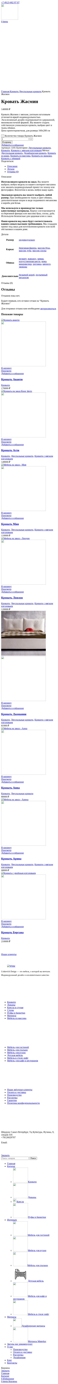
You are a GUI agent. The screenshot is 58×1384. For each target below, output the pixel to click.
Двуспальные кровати (30, 91)
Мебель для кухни (16, 1052)
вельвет (22, 258)
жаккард (32, 258)
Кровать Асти (10, 450)
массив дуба (25, 250)
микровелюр (25, 264)
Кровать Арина (11, 858)
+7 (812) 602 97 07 (10, 2)
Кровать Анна (10, 787)
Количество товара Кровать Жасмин (23, 136)
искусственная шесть (29, 261)
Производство (14, 1095)
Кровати (14, 91)
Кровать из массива (20, 156)
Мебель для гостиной (18, 1047)
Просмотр (6, 371)
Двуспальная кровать (12, 153)
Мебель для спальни (17, 1050)
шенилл (46, 264)
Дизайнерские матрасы (33, 1326)
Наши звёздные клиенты (19, 1089)
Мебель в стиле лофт (17, 1058)
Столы (10, 1010)
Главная (5, 91)
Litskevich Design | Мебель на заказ (26, 1147)
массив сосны (39, 250)
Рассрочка (12, 1097)
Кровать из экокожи (42, 156)
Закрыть (5, 1155)
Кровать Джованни (13, 714)
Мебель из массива (16, 1018)
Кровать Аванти (12, 379)
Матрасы (11, 1015)
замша (40, 258)
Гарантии (12, 1100)
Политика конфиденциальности (23, 1103)
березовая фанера (27, 248)
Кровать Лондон (12, 597)
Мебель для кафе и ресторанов (22, 1060)
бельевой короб (27, 275)
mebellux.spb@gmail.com (19, 1142)
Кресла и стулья (15, 1007)
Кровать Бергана (12, 932)
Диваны (11, 1005)
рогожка (37, 264)
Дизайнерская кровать (35, 153)
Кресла (20, 1201)
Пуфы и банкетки (16, 1013)
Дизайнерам (19, 1357)
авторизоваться (48, 308)
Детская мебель (15, 1055)
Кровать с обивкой (10, 158)
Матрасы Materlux (37, 1341)
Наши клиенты (9, 954)
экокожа (23, 266)
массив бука (44, 248)
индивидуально (27, 240)
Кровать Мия (10, 524)
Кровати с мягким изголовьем (26, 150)
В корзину (6, 142)
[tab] (32, 166)
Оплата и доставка (16, 1092)
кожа (43, 261)
